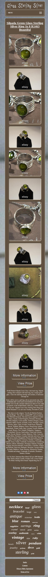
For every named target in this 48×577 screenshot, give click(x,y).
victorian (28, 517)
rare (35, 512)
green (30, 530)
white (39, 533)
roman (25, 521)
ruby (35, 538)
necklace (16, 507)
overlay (13, 532)
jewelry (14, 547)
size (28, 538)
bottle (37, 517)
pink (32, 554)
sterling (22, 552)
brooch (10, 544)
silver (21, 542)
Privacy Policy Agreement (25, 569)
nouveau (35, 522)
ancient (36, 530)
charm (32, 534)
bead (27, 508)
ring (37, 526)
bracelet (18, 511)
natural (22, 530)
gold (38, 548)
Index (25, 562)
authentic (24, 533)
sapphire (14, 526)
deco (31, 547)
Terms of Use (25, 572)
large (29, 512)
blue (15, 521)
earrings (26, 526)
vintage (18, 537)
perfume (22, 548)
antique (16, 516)
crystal (14, 529)
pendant (35, 543)
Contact (25, 565)
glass (36, 506)
